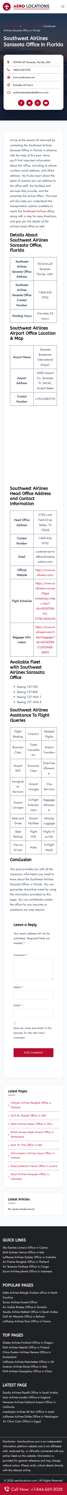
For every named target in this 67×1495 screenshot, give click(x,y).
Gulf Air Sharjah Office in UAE (27, 1115)
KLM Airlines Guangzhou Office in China (27, 1371)
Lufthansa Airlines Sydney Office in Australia (29, 1257)
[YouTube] (46, 103)
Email (18, 1005)
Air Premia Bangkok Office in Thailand (26, 1262)
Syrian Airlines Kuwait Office (20, 1302)
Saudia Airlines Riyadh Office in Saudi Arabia (30, 1392)
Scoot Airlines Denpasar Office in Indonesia (28, 1176)
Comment (21, 955)
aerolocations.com (26, 1480)
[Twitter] (29, 103)
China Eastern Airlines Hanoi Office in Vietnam (31, 1155)
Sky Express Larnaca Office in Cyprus (25, 1247)
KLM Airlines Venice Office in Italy (23, 1252)
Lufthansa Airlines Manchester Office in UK (28, 1362)
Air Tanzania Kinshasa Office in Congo (26, 1266)
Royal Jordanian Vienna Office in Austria (32, 1166)
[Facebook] (21, 103)
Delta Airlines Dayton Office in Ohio (30, 1124)
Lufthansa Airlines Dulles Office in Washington (30, 1416)
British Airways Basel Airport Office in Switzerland (31, 1134)
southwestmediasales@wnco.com (30, 92)
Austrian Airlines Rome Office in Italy (25, 1367)
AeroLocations (11, 26)
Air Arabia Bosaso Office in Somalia (25, 1307)
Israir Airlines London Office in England (26, 1397)
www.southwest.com (24, 77)
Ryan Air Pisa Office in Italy (25, 1145)
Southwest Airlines (32, 26)
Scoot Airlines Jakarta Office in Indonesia (27, 1271)
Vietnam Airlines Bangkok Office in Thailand (29, 1105)
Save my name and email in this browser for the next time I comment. (32, 1033)
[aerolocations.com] (26, 6)
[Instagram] (37, 103)
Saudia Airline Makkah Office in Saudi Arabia (30, 1312)
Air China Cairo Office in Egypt (22, 1421)
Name (18, 987)
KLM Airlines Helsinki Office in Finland (26, 1347)
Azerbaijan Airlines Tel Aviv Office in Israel (28, 1412)
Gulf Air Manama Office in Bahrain (24, 1316)
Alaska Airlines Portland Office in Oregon (28, 1343)
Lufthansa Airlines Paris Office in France (27, 1321)
